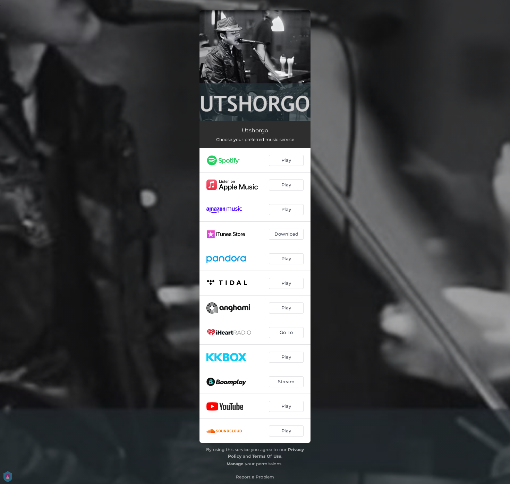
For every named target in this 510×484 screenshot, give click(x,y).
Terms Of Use (266, 456)
